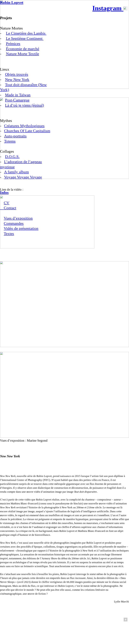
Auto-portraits (15, 136)
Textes (9, 233)
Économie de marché (22, 49)
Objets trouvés (16, 74)
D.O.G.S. (12, 156)
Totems (10, 141)
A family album (16, 172)
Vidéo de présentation (21, 228)
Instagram (107, 8)
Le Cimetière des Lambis (26, 33)
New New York (17, 79)
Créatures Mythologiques (24, 126)
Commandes (14, 223)
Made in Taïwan (18, 95)
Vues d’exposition (18, 218)
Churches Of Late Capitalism (27, 131)
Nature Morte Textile (22, 54)
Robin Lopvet (11, 2)
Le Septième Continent (24, 38)
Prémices (13, 43)
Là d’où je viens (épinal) (24, 105)
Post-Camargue (17, 100)
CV (6, 203)
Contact (8, 208)
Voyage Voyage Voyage (23, 177)
